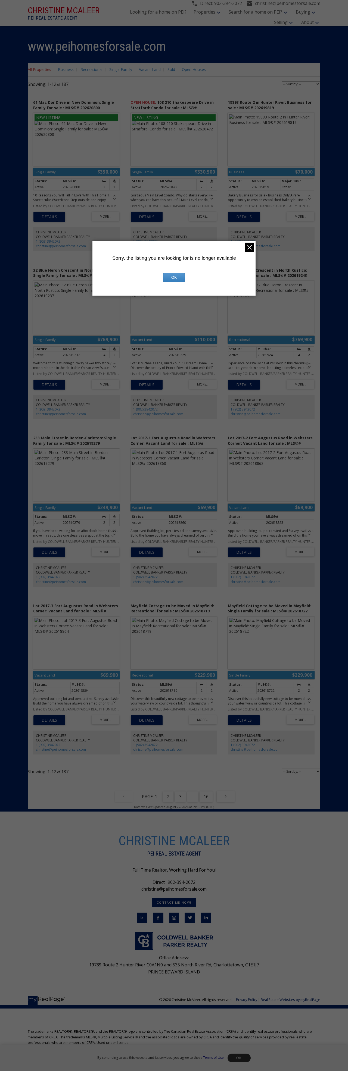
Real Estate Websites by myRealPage (290, 999)
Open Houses (194, 69)
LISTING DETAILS (49, 217)
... (192, 797)
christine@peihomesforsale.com (61, 246)
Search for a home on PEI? (255, 12)
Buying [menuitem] (303, 12)
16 (206, 797)
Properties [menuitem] (204, 12)
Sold (171, 69)
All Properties (39, 69)
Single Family (120, 69)
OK (239, 1058)
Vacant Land (150, 69)
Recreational (91, 69)
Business (66, 69)
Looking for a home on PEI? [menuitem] (158, 12)
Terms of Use (213, 1057)
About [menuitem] (307, 22)
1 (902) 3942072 (48, 241)
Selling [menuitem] (281, 22)
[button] (174, 902)
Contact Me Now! (174, 902)
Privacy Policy (246, 999)
